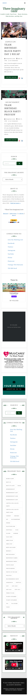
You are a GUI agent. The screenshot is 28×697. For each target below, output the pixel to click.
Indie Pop (9, 543)
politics (9, 575)
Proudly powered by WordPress (13, 688)
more (14, 215)
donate (5, 213)
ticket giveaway (11, 596)
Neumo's (8, 550)
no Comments (13, 60)
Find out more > (15, 203)
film (16, 529)
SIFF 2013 (17, 589)
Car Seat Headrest (12, 102)
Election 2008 (10, 526)
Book (19, 485)
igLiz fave (9, 536)
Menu (5, 3)
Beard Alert (10, 478)
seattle (18, 582)
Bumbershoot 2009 (12, 499)
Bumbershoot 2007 (12, 492)
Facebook (11, 243)
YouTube (11, 254)
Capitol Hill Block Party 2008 (12, 511)
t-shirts (21, 213)
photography (10, 568)
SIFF (7, 586)
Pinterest (11, 261)
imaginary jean (10, 58)
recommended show (12, 579)
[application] (14, 647)
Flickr (10, 257)
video (8, 607)
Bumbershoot (10, 489)
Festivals (9, 529)
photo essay (10, 565)
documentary (15, 519)
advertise (13, 213)
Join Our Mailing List (15, 239)
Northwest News (11, 561)
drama (8, 522)
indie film (9, 540)
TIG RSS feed (12, 268)
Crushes (16, 515)
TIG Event (14, 603)
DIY (7, 519)
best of (8, 482)
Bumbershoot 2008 (12, 496)
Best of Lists (10, 485)
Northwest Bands (12, 558)
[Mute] (19, 650)
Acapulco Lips (10, 42)
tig (7, 603)
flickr (8, 533)
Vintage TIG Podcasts (15, 264)
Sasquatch (9, 582)
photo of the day (11, 572)
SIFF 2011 (8, 589)
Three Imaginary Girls (14, 10)
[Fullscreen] (21, 650)
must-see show (11, 547)
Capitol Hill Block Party (12, 505)
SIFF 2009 (15, 586)
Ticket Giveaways (11, 600)
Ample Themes (17, 690)
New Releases (10, 554)
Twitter (10, 247)
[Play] (7, 650)
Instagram (11, 250)
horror (15, 533)
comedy (8, 515)
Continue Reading (11, 77)
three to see (10, 593)
